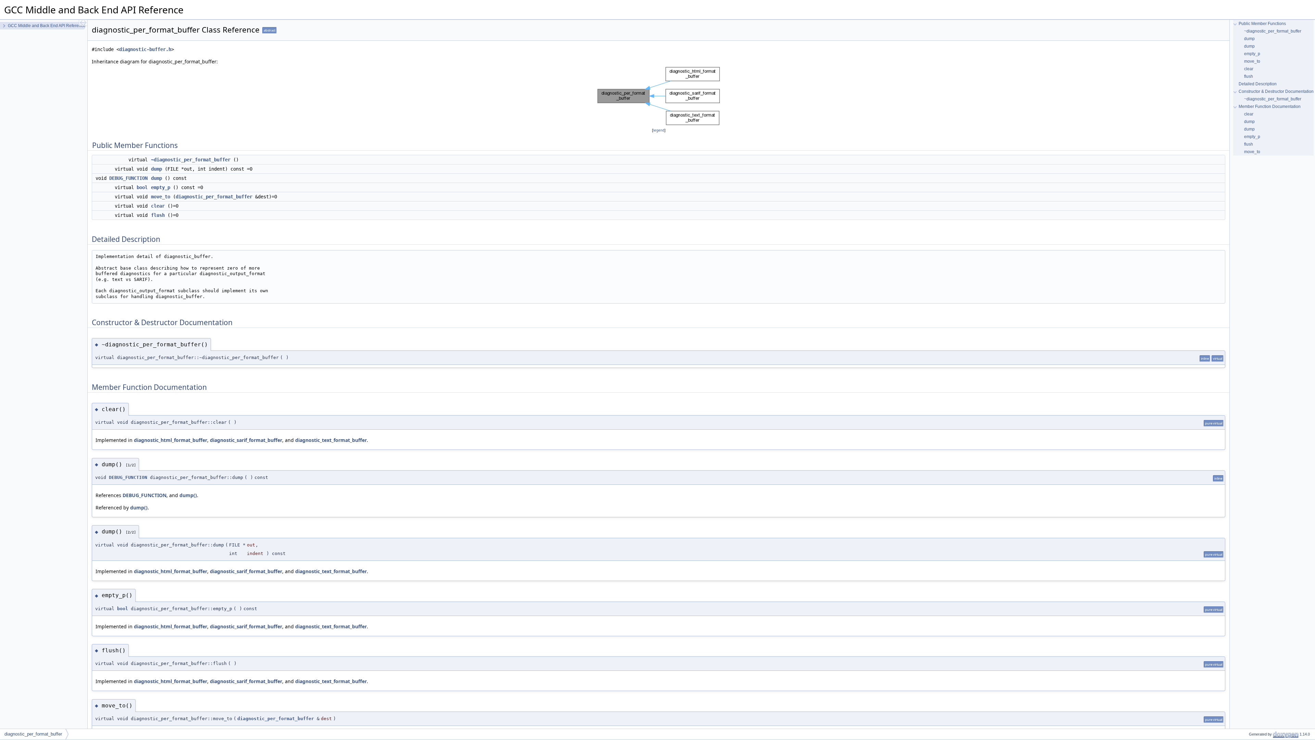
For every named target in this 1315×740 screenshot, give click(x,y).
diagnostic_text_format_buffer (331, 440)
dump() (188, 495)
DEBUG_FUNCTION (128, 178)
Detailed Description (1258, 84)
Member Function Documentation (1270, 106)
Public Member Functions (1262, 23)
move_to (160, 196)
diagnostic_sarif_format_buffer (246, 440)
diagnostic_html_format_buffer (170, 440)
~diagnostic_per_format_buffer (190, 159)
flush (158, 215)
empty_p (160, 187)
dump (156, 169)
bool (142, 187)
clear (158, 206)
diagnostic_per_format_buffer (214, 196)
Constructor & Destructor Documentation (1276, 91)
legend (658, 130)
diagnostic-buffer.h (145, 49)
